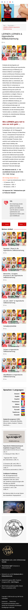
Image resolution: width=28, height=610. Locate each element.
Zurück (7, 224)
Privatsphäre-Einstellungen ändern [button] (10, 603)
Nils (4, 42)
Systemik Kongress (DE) (8, 580)
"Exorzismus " (7, 566)
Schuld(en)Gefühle (9, 326)
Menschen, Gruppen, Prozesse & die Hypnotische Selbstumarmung (13, 275)
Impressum (5, 601)
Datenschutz (12, 601)
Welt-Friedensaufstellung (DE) (10, 586)
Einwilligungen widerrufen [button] (8, 607)
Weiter (21, 224)
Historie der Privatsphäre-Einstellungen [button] (11, 605)
